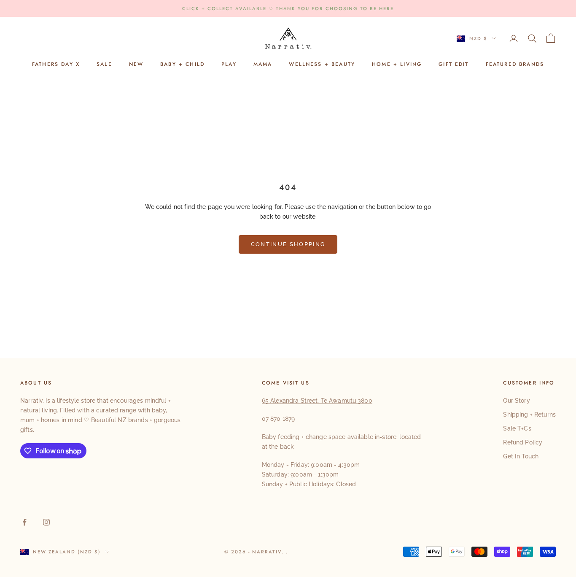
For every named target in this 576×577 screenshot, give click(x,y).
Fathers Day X (56, 64)
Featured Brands (515, 64)
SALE (104, 64)
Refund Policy (522, 442)
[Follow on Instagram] (46, 522)
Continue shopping (288, 244)
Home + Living (397, 64)
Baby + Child (182, 64)
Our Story (516, 400)
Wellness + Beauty (322, 64)
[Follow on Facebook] (24, 522)
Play (229, 64)
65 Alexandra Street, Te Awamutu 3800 (317, 400)
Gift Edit (453, 64)
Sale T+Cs (517, 428)
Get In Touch (520, 456)
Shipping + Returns (529, 414)
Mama (262, 64)
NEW (136, 64)
